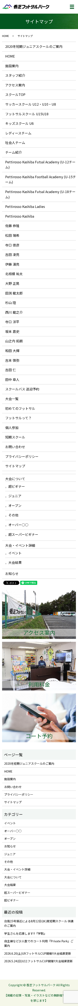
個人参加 (12, 427)
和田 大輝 (12, 350)
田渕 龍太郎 (14, 293)
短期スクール (15, 437)
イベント (15, 552)
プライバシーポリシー (21, 456)
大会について (15, 478)
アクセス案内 (15, 84)
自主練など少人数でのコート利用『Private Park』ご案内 (38, 943)
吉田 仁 (10, 369)
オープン (14, 505)
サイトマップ (15, 465)
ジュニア (14, 495)
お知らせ (12, 573)
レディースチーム (18, 133)
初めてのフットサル (20, 408)
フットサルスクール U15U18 (26, 113)
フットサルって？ (18, 417)
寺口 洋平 (12, 321)
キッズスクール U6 (19, 123)
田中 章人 (12, 379)
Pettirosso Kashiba (19, 216)
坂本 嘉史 (12, 331)
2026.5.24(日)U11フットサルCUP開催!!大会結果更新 (38, 961)
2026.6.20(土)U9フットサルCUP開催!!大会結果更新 (37, 953)
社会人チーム (15, 142)
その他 (13, 514)
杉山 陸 (10, 302)
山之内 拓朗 (14, 340)
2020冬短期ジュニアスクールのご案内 (33, 46)
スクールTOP (15, 94)
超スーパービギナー (23, 534)
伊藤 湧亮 (12, 264)
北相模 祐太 (14, 273)
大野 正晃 (12, 283)
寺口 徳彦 (12, 245)
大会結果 (15, 562)
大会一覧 (12, 398)
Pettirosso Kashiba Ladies (25, 206)
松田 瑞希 (12, 235)
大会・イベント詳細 (20, 545)
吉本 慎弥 (12, 360)
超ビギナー (16, 486)
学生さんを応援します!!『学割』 (25, 933)
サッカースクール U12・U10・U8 (30, 104)
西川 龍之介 (14, 312)
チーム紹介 (13, 152)
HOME (5, 36)
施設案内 (12, 65)
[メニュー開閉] (72, 7)
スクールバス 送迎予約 (22, 388)
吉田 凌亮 (12, 254)
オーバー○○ (18, 524)
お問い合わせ (15, 446)
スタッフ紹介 (15, 75)
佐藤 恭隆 (12, 225)
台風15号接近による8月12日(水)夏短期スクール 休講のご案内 (38, 923)
